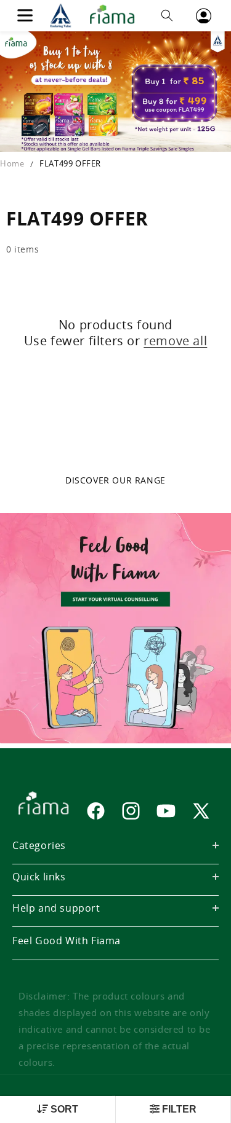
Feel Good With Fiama (66, 940)
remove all (175, 341)
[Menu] (24, 15)
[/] (95, 15)
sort (63, 1109)
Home (12, 163)
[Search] (166, 15)
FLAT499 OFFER (70, 163)
